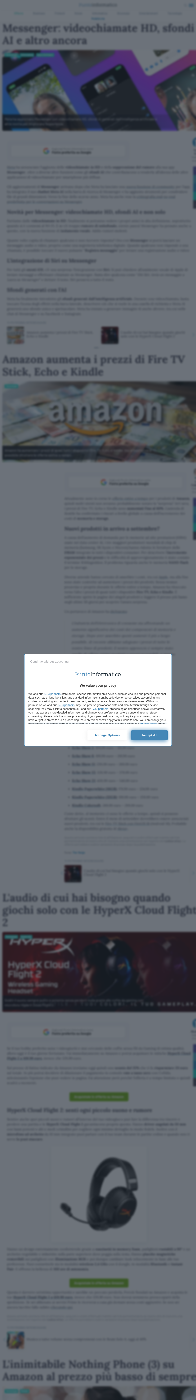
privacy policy (148, 723)
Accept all (149, 735)
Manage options (107, 735)
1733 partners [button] (52, 693)
